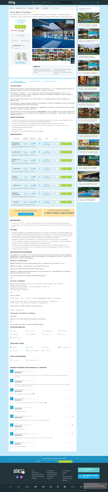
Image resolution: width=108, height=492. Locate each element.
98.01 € (66, 185)
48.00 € (66, 143)
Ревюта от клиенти (50, 81)
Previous (34, 33)
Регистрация (84, 2)
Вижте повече (90, 488)
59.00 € (66, 193)
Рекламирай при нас (52, 472)
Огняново (53, 88)
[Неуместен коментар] (72, 371)
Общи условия (35, 472)
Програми (65, 480)
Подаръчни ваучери (67, 476)
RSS (63, 474)
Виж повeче (88, 470)
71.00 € (66, 152)
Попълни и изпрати (26, 214)
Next (72, 33)
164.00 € (67, 202)
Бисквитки (34, 478)
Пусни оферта (50, 470)
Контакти (49, 478)
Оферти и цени (18, 81)
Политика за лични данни (38, 476)
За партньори (50, 476)
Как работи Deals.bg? (67, 478)
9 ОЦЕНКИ (16, 48)
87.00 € (66, 160)
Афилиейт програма (52, 474)
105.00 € (67, 177)
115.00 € (67, 168)
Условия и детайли (34, 81)
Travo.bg (65, 472)
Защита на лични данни (37, 474)
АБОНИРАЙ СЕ (65, 461)
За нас (33, 470)
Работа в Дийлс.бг (67, 470)
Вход (92, 2)
